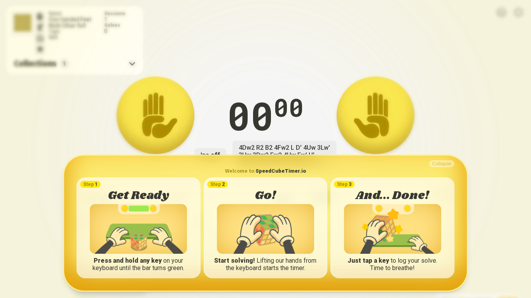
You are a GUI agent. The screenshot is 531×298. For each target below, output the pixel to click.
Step (90, 184)
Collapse (441, 163)
